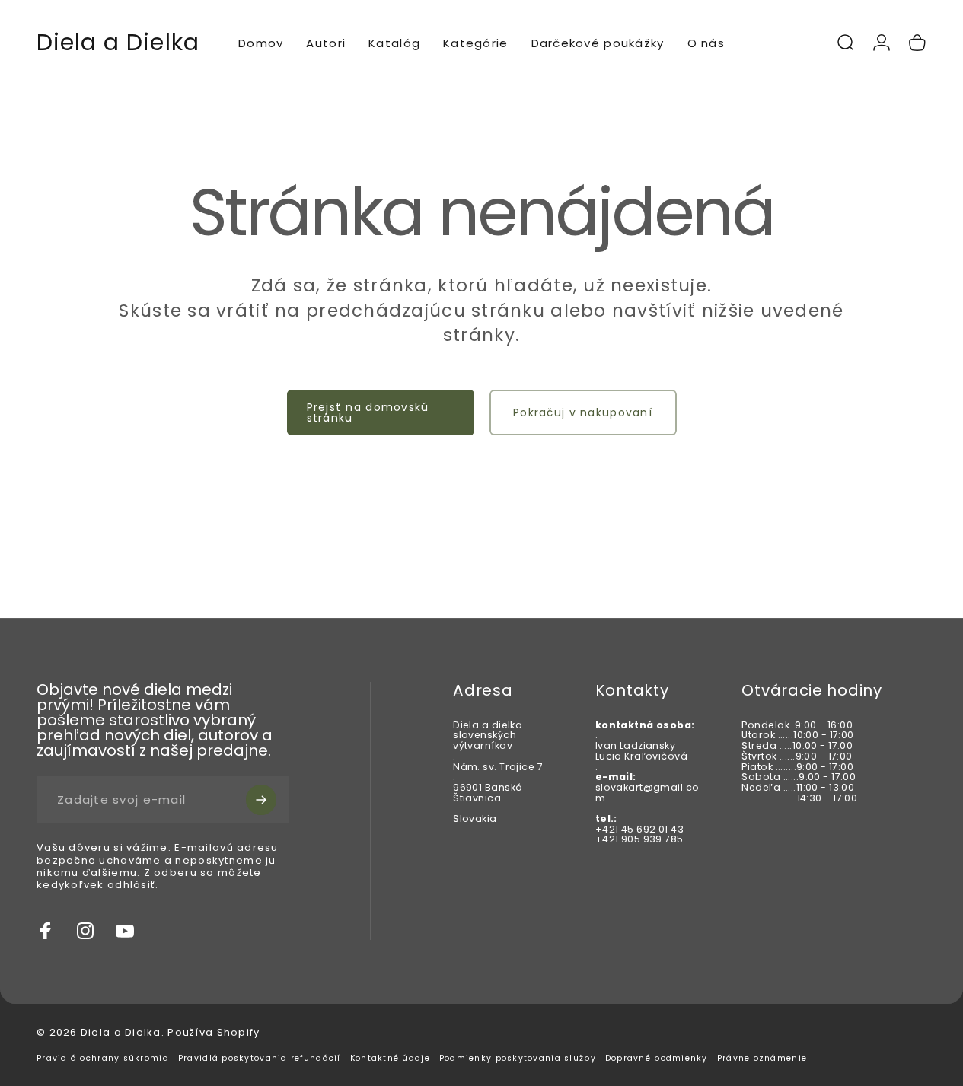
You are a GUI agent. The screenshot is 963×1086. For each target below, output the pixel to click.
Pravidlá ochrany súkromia (103, 1058)
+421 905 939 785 (639, 839)
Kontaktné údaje (390, 1058)
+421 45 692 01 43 (639, 829)
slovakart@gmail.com (647, 792)
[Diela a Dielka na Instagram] (85, 931)
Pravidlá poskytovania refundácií (259, 1058)
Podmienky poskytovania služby (517, 1058)
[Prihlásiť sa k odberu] (261, 800)
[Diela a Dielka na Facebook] (46, 931)
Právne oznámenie (762, 1058)
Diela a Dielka (118, 43)
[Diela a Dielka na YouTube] (125, 931)
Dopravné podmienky (656, 1058)
